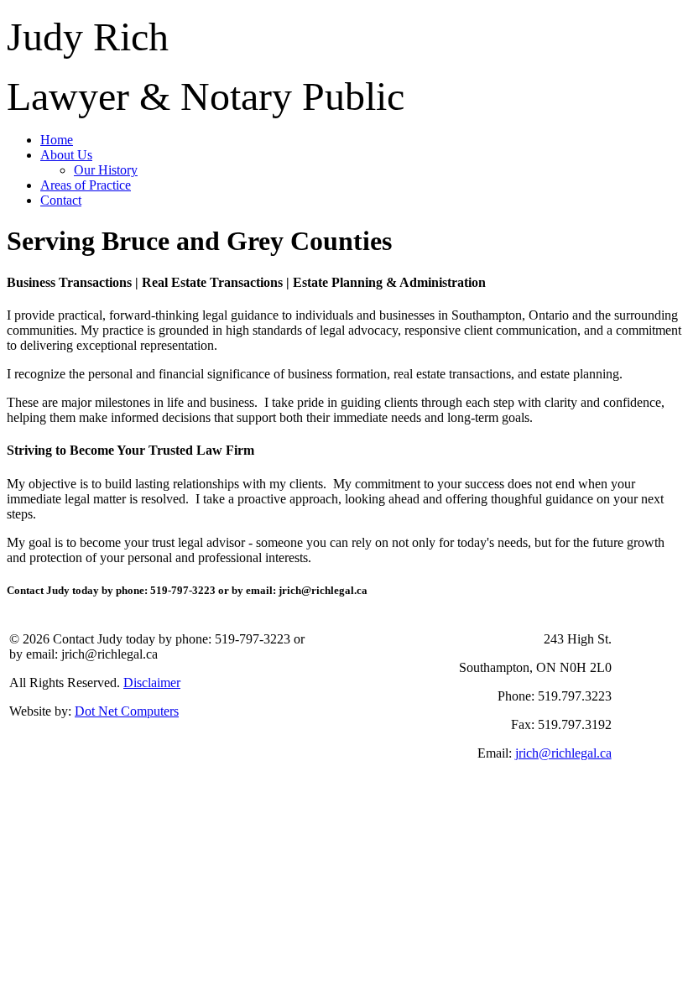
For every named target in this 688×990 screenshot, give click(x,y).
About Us (66, 155)
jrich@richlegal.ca (563, 753)
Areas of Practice (85, 185)
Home (56, 140)
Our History (106, 170)
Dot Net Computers (127, 711)
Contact (60, 200)
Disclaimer (151, 682)
